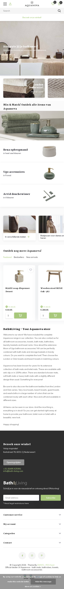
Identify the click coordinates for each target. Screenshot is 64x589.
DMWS (40, 565)
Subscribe (50, 498)
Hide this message (43, 581)
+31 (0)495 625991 (12, 469)
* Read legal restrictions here (16, 503)
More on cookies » (33, 586)
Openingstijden (14, 462)
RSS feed (50, 565)
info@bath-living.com (13, 471)
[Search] (59, 10)
